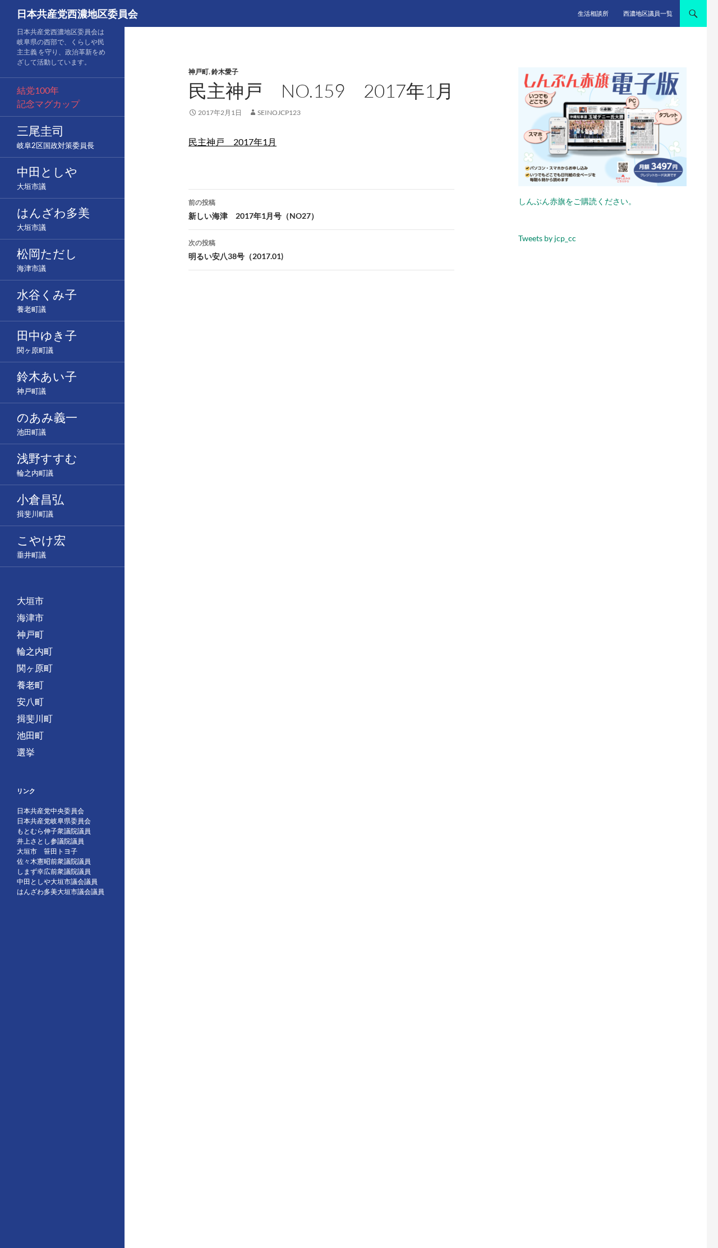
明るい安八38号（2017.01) (235, 249)
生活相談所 (593, 13)
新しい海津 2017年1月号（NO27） (253, 209)
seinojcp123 (279, 112)
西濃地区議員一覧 (648, 13)
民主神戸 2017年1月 (232, 141)
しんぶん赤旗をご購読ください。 (577, 201)
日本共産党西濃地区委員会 (77, 13)
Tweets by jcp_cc (547, 238)
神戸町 (198, 71)
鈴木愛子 (224, 71)
